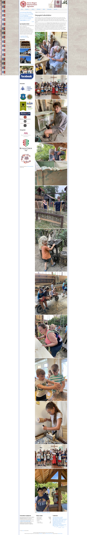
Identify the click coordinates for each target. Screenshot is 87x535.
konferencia (30, 16)
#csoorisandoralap (23, 12)
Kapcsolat (55, 9)
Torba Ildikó (23, 20)
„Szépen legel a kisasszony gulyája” (58, 518)
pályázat (29, 18)
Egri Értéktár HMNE (23, 36)
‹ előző (57, 526)
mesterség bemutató (24, 18)
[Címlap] (43, 4)
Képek (44, 9)
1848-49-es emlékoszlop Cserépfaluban (58, 525)
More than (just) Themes (49, 533)
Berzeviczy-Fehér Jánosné (25, 14)
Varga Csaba (28, 20)
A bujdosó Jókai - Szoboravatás (57, 522)
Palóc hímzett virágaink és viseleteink (58, 517)
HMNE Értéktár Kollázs (24, 37)
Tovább (33, 21)
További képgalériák (31, 64)
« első (55, 526)
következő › (59, 527)
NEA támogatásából (30, 166)
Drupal (23, 530)
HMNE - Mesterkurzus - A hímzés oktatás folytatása (59, 524)
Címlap (36, 12)
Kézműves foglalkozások (23, 17)
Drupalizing (40, 533)
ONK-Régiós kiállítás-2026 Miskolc (57, 523)
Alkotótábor (29, 12)
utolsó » (63, 527)
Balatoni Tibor (43, 512)
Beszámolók (49, 9)
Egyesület (27, 9)
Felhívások (38, 9)
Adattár (33, 9)
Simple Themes (60, 533)
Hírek (22, 9)
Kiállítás (25, 16)
